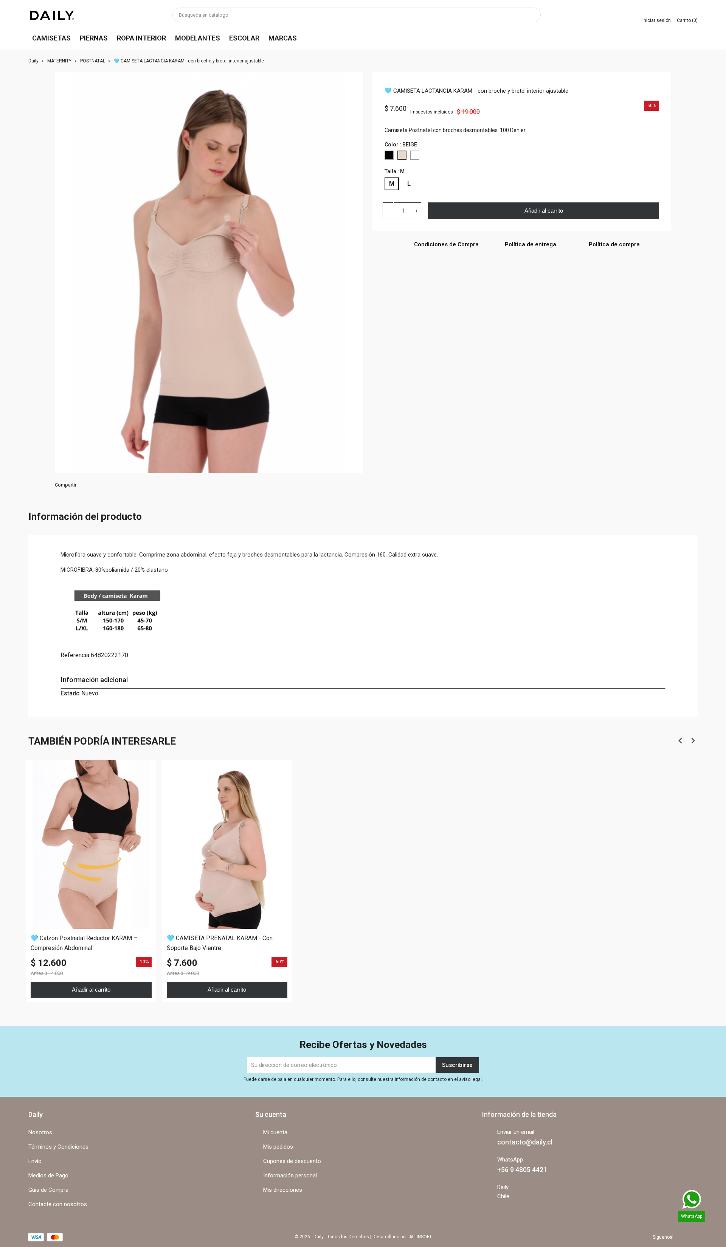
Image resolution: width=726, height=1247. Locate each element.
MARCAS (282, 38)
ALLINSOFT (420, 1236)
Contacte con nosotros (57, 1204)
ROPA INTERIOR (141, 38)
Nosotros (40, 1132)
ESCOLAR (244, 38)
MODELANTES (197, 38)
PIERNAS (94, 38)
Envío (35, 1161)
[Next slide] (692, 740)
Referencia (74, 655)
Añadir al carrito (543, 210)
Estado (70, 693)
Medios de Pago (48, 1175)
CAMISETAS (51, 38)
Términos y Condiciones (58, 1146)
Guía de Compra (48, 1189)
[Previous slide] (680, 740)
